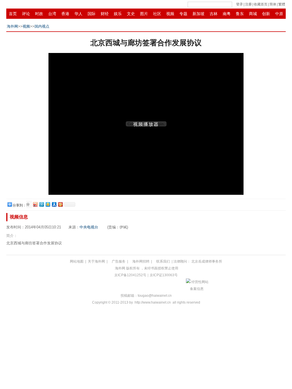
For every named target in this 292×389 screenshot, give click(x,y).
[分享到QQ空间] (47, 204)
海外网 (12, 26)
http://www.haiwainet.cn (153, 302)
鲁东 (240, 13)
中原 (279, 13)
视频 (170, 13)
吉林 (214, 13)
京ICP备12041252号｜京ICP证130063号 (146, 275)
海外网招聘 (140, 261)
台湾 (52, 13)
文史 (131, 13)
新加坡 (198, 13)
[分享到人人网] (54, 204)
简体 (272, 4)
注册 (248, 4)
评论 (26, 13)
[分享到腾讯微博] (41, 204)
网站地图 (77, 261)
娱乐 (118, 13)
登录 (239, 4)
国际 (92, 13)
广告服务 (118, 261)
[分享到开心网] (60, 204)
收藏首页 (260, 4)
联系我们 (163, 261)
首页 (13, 13)
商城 (253, 13)
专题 (183, 13)
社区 (157, 13)
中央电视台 (89, 227)
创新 (266, 13)
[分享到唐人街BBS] (28, 204)
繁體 (281, 4)
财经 (105, 13)
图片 (144, 13)
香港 (65, 13)
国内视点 (42, 26)
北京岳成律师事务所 (206, 261)
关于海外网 (96, 261)
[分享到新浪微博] (35, 204)
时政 (39, 13)
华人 (78, 13)
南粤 (227, 13)
